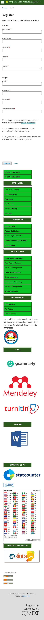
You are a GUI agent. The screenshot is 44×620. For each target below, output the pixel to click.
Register (7, 163)
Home (4, 8)
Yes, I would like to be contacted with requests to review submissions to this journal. (21, 138)
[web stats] (9, 486)
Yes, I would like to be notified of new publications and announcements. (18, 129)
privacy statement (28, 122)
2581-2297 (25, 596)
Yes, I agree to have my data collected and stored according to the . (20, 121)
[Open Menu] (2, 2)
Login (16, 163)
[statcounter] (22, 480)
